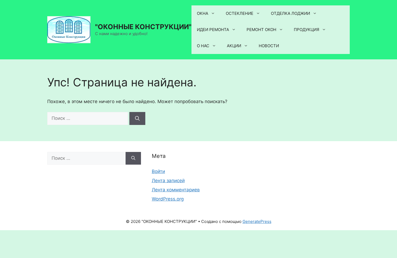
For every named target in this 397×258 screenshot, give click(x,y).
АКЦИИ (234, 45)
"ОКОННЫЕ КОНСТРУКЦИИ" (143, 27)
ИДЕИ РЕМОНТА (213, 29)
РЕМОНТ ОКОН (261, 29)
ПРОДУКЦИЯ (306, 29)
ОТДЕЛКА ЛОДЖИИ (290, 13)
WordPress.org (168, 199)
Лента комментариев (176, 189)
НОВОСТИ (269, 45)
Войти (158, 171)
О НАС (203, 45)
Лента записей (168, 180)
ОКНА (202, 13)
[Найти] (137, 118)
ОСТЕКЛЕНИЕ (239, 13)
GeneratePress (257, 221)
